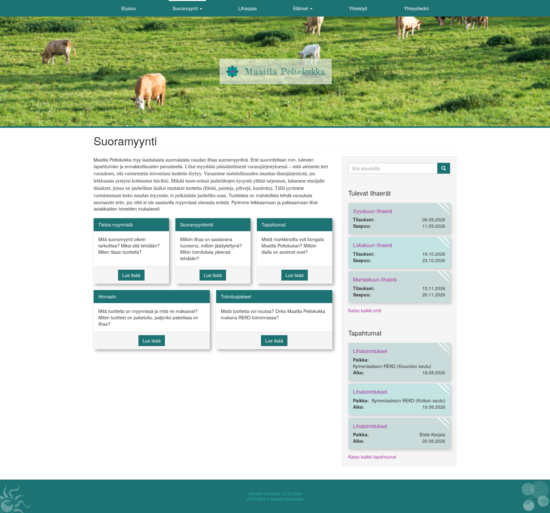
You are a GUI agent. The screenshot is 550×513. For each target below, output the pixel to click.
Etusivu (128, 8)
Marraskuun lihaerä (375, 279)
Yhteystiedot (416, 8)
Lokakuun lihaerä (372, 245)
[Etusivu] (232, 71)
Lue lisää (131, 275)
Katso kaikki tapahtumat (372, 457)
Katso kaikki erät (364, 310)
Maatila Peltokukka (285, 71)
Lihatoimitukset (370, 351)
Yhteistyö (358, 8)
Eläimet (301, 8)
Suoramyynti (186, 8)
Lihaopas (247, 8)
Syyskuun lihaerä (372, 211)
